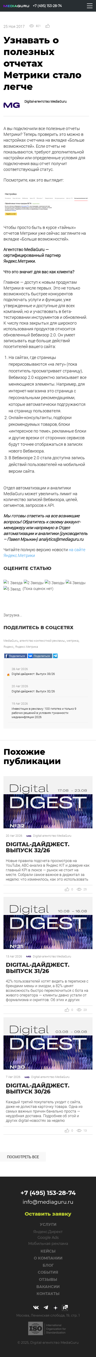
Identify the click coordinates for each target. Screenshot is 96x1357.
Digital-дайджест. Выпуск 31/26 (37, 967)
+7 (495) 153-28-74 (48, 1193)
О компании (48, 1258)
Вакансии (48, 1287)
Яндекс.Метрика (26, 646)
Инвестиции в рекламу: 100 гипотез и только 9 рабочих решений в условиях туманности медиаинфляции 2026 (44, 712)
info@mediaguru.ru (48, 1202)
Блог (48, 1265)
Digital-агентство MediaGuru (45, 101)
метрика (73, 640)
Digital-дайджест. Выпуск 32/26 (33, 691)
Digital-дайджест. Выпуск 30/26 (37, 1088)
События (48, 1272)
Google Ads (48, 1237)
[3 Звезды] (55, 583)
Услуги (48, 1224)
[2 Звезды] (34, 583)
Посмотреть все (23, 1156)
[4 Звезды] (76, 583)
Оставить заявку (48, 1214)
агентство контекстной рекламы (42, 640)
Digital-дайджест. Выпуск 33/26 (33, 674)
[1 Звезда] (13, 583)
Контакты (48, 1294)
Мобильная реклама (48, 1243)
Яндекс (8, 646)
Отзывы (48, 1279)
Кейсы (48, 1251)
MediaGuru (10, 640)
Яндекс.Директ (48, 1232)
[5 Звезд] (12, 589)
